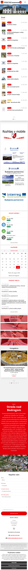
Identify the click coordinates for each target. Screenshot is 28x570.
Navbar (3, 2)
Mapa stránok (24, 545)
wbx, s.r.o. (13, 546)
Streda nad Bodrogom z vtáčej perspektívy (15, 33)
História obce (14, 522)
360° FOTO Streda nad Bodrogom (16, 48)
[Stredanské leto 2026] (3, 70)
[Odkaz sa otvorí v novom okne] (14, 528)
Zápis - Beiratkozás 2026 (13, 102)
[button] (13, 119)
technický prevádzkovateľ (18, 548)
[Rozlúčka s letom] (3, 24)
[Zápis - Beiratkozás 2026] (3, 101)
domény (17, 546)
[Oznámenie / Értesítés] (3, 55)
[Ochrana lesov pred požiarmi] (3, 109)
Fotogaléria (14, 523)
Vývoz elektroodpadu (13, 79)
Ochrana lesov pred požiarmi (15, 110)
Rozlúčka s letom (11, 24)
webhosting (8, 546)
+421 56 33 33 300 (14, 535)
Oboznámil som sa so (8, 509)
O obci (14, 520)
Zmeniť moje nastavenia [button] (14, 565)
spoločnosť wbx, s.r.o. (8, 548)
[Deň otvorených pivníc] (3, 86)
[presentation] (13, 117)
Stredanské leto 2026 (12, 71)
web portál (3, 546)
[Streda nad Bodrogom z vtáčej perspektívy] (3, 31)
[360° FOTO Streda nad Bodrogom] (3, 47)
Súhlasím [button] (14, 562)
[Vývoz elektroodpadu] (3, 78)
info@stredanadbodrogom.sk (14, 538)
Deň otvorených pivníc (13, 87)
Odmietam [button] (14, 568)
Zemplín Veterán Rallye (13, 94)
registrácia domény (23, 546)
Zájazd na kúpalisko (12, 40)
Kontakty (14, 525)
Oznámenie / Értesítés (13, 55)
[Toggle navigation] (25, 2)
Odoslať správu (14, 513)
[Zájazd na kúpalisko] (3, 39)
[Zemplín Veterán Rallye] (3, 94)
